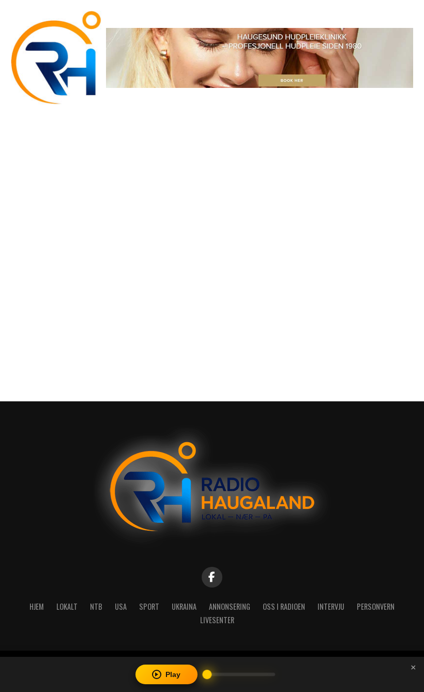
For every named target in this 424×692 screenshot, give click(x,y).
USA (121, 606)
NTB (96, 606)
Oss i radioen (284, 606)
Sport (149, 606)
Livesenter (217, 619)
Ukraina (184, 606)
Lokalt (67, 606)
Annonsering (229, 606)
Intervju (330, 606)
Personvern (376, 606)
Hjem (36, 606)
